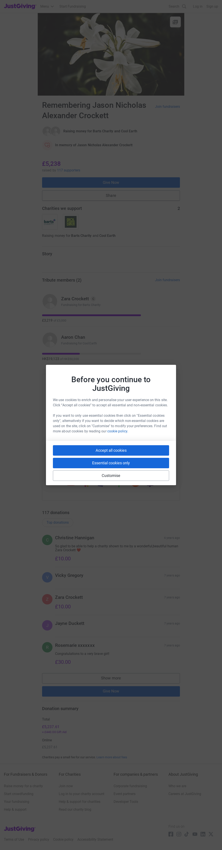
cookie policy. (117, 431)
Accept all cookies (111, 450)
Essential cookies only (111, 463)
